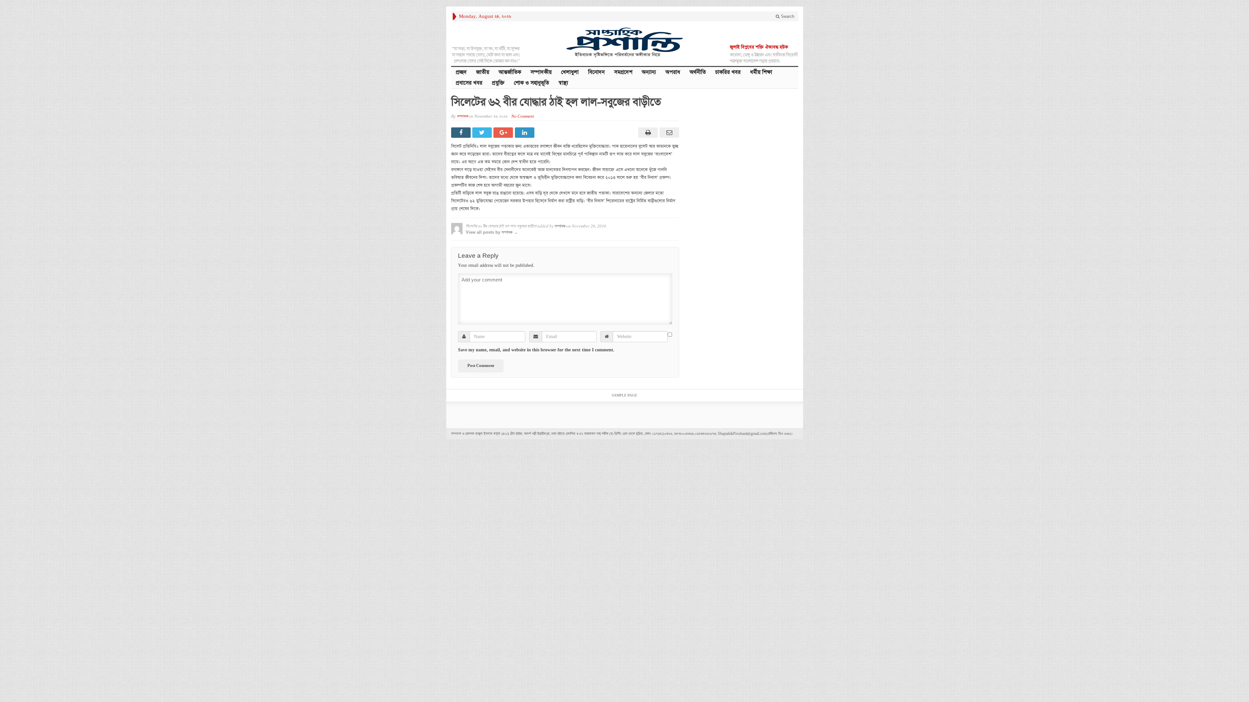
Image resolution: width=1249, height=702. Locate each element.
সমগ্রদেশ (623, 72)
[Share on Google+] (504, 132)
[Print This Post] (647, 132)
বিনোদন (596, 72)
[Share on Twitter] (482, 132)
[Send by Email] (668, 132)
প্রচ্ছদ (461, 72)
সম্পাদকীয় (541, 72)
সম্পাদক (462, 116)
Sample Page (624, 395)
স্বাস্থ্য (563, 83)
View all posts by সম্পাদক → (492, 232)
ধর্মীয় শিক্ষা (761, 72)
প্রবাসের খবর (469, 83)
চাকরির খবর (728, 72)
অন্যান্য (649, 72)
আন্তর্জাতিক (510, 72)
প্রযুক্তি (498, 83)
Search (787, 16)
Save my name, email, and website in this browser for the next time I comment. (536, 350)
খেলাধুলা (570, 72)
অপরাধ (672, 72)
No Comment (522, 116)
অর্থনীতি (698, 72)
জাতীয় (482, 72)
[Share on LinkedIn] (525, 132)
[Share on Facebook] (461, 132)
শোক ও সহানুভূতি (531, 83)
